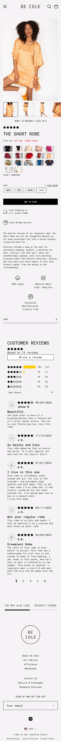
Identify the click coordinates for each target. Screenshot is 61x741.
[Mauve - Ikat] (39, 149)
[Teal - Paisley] (18, 163)
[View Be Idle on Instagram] (30, 718)
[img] (26, 402)
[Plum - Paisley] (7, 156)
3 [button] (30, 581)
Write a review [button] (30, 357)
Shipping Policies (31, 687)
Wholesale (30, 668)
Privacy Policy (47, 739)
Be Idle (24, 735)
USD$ (31, 729)
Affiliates (30, 664)
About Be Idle (30, 655)
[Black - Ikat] (7, 149)
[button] (49, 6)
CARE (5, 319)
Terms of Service (30, 739)
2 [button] (23, 581)
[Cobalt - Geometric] (39, 163)
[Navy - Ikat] (49, 163)
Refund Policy (13, 739)
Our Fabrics (30, 660)
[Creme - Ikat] (28, 149)
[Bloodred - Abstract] (18, 156)
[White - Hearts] (18, 170)
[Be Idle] (31, 6)
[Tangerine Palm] (49, 156)
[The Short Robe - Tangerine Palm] (10, 109)
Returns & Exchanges (30, 682)
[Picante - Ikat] (28, 156)
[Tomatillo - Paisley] (7, 163)
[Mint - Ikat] (28, 163)
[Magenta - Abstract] (49, 149)
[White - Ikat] (7, 170)
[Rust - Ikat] (39, 156)
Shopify (43, 735)
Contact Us (30, 678)
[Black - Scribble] (18, 149)
